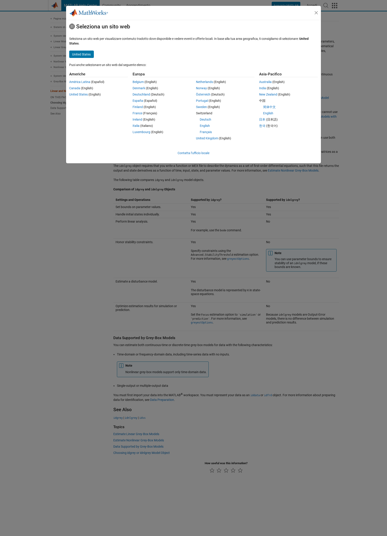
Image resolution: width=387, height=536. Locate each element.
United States (78, 94)
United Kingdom (207, 138)
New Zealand (268, 94)
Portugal (202, 100)
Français (206, 132)
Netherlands (204, 82)
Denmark (139, 88)
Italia (136, 126)
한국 (262, 126)
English (205, 126)
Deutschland (141, 94)
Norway (201, 88)
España (138, 100)
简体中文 (269, 107)
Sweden (201, 107)
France (137, 113)
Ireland (137, 119)
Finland (138, 107)
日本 (262, 119)
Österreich (203, 94)
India (262, 88)
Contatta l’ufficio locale (193, 153)
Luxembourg (141, 132)
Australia (265, 82)
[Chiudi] (316, 13)
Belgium (138, 82)
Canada (74, 88)
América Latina (79, 82)
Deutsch (205, 119)
